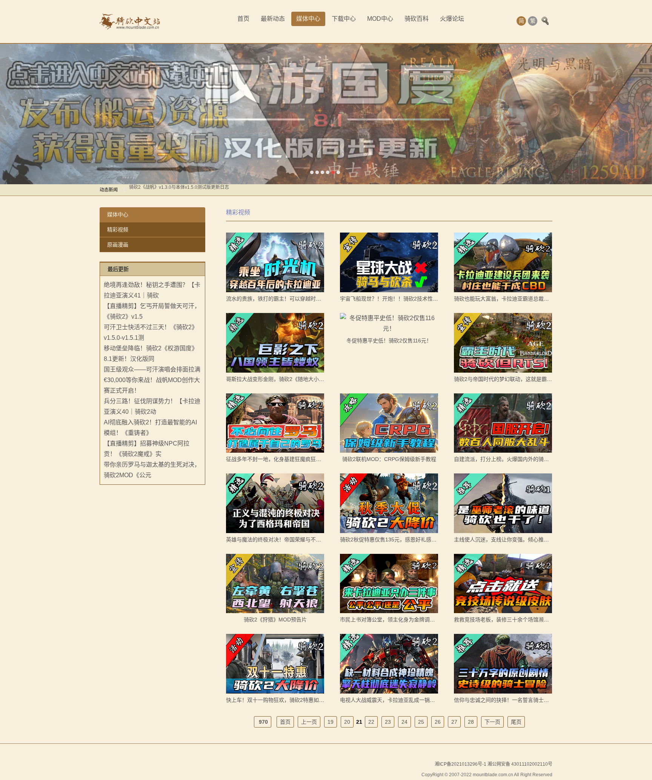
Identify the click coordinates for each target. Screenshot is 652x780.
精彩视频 (117, 230)
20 (347, 722)
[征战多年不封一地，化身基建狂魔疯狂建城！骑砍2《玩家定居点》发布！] (275, 423)
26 (438, 722)
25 (421, 722)
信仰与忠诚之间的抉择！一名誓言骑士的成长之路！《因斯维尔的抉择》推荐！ (546, 700)
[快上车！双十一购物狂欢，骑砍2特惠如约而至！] (275, 664)
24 (404, 722)
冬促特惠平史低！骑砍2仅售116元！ (389, 341)
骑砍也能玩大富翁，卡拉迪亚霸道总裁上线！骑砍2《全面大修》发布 (534, 299)
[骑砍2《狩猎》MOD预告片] (275, 584)
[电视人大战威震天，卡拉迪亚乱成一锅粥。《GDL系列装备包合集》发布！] (389, 664)
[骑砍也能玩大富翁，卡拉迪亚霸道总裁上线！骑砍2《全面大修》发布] (503, 262)
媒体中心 (308, 18)
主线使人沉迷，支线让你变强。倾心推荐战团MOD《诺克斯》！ (529, 539)
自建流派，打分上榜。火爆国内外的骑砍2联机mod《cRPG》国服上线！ (539, 459)
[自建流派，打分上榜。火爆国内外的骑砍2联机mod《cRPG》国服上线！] (503, 423)
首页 (243, 18)
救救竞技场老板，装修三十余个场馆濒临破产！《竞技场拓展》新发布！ (538, 620)
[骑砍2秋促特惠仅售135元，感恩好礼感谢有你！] (389, 503)
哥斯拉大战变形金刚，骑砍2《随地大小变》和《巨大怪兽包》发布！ (307, 379)
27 (454, 722)
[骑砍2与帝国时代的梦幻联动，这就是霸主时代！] (503, 343)
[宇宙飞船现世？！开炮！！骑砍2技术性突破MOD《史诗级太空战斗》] (389, 262)
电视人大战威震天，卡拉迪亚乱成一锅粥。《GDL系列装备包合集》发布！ (426, 700)
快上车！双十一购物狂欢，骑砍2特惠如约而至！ (283, 700)
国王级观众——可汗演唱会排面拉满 (152, 369)
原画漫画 (117, 245)
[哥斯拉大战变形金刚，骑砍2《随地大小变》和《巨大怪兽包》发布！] (275, 343)
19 (331, 722)
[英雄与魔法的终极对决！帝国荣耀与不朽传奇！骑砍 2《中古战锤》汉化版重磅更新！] (275, 503)
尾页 (516, 722)
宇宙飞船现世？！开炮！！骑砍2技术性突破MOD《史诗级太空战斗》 (421, 299)
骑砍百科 (416, 18)
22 (371, 722)
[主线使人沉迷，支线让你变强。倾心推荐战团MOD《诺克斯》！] (503, 503)
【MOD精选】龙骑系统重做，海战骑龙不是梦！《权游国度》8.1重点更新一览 (207, 190)
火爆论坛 (452, 18)
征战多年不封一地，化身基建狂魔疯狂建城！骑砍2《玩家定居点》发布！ (312, 459)
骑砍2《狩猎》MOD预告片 (275, 620)
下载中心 (344, 18)
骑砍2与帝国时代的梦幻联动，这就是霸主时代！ (511, 379)
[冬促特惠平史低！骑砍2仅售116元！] (389, 323)
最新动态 (273, 18)
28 (471, 722)
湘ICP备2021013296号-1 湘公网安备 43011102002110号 (493, 764)
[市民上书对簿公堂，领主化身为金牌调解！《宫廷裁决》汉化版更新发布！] (389, 584)
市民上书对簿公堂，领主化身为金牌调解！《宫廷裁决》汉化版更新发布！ (427, 620)
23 (388, 722)
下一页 (492, 722)
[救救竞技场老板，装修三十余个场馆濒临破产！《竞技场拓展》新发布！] (503, 584)
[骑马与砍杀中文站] (130, 21)
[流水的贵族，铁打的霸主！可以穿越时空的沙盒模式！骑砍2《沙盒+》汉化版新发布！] (275, 262)
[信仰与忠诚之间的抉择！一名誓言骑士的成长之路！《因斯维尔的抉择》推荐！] (503, 664)
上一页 (309, 722)
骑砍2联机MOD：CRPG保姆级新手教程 (389, 459)
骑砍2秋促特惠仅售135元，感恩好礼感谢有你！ (396, 539)
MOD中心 (380, 18)
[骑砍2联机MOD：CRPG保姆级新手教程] (389, 423)
